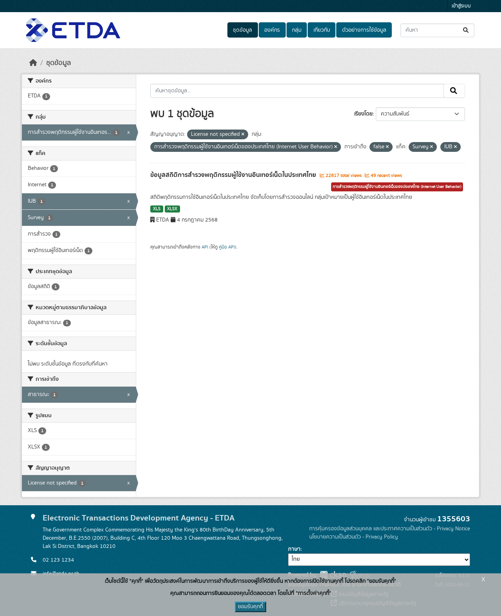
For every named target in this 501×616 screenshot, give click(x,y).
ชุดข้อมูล (242, 30)
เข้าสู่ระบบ (461, 6)
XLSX (172, 209)
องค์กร (272, 30)
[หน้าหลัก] (33, 63)
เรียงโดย (363, 114)
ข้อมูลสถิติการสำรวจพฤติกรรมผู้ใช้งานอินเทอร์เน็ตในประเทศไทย (234, 175)
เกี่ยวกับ (322, 30)
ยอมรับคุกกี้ (250, 607)
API (205, 246)
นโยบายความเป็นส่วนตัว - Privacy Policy (353, 537)
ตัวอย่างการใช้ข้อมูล (364, 30)
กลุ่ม (296, 30)
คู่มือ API (227, 246)
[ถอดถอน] (242, 134)
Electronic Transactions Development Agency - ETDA (138, 518)
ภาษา (294, 549)
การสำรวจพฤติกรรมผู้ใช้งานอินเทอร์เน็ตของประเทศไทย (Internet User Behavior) (397, 186)
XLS (156, 209)
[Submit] (466, 30)
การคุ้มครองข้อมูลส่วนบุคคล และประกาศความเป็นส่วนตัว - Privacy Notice (389, 529)
